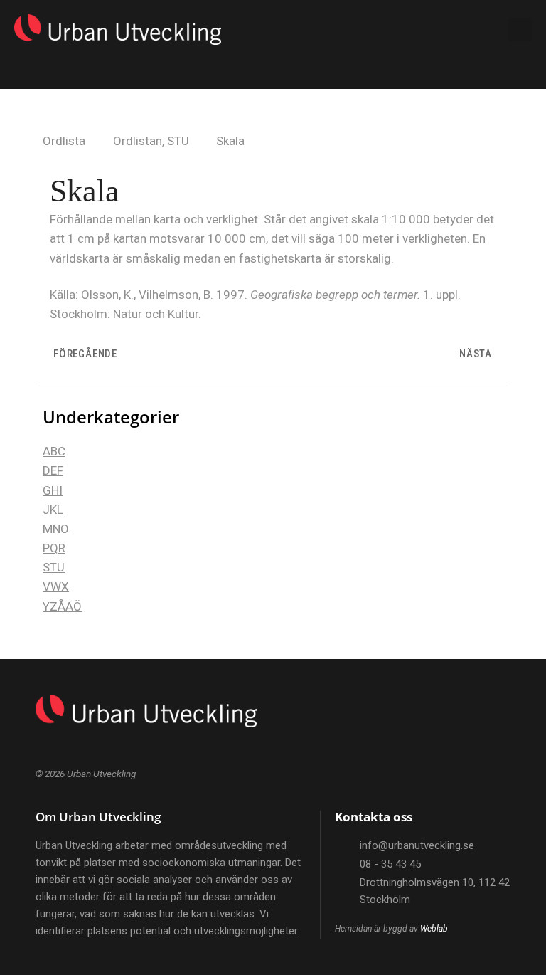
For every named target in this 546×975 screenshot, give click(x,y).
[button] (413, 29)
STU (178, 141)
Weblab (434, 929)
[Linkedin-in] (468, 30)
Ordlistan (137, 141)
